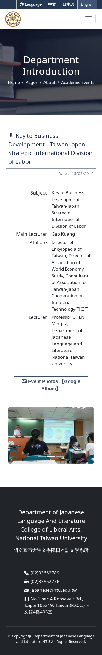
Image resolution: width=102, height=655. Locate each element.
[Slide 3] (60, 456)
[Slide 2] (51, 456)
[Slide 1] (42, 456)
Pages (32, 82)
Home (14, 82)
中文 (52, 4)
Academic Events (77, 82)
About (49, 82)
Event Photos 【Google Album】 (53, 385)
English (87, 4)
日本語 (68, 4)
